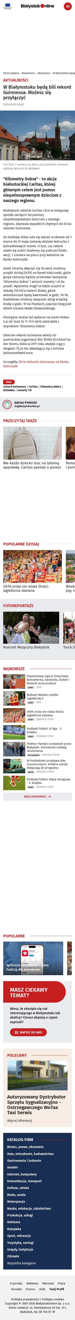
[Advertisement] (38, 505)
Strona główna (11, 73)
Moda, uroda (16, 1195)
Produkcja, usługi (20, 1215)
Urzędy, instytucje (20, 1249)
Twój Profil (56, 1289)
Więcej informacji (19, 1121)
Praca (61, 1283)
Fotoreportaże (18, 605)
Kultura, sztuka (18, 1188)
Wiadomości (28, 73)
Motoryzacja (16, 1201)
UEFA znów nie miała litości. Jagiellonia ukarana (26, 588)
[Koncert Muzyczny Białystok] (31, 628)
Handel (12, 1167)
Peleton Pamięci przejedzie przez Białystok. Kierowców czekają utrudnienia (49, 747)
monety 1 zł (24, 390)
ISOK (42, 1289)
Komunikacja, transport (24, 1181)
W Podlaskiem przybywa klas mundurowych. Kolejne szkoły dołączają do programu (47, 764)
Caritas (33, 386)
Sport (30, 688)
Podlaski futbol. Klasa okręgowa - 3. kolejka (48, 781)
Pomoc (30, 1289)
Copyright (11, 1303)
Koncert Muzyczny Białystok (26, 647)
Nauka (31, 772)
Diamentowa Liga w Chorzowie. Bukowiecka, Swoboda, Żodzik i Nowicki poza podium (48, 679)
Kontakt (16, 1289)
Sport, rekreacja (19, 1236)
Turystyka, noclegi (20, 1243)
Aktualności (44, 73)
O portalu (16, 1283)
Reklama (13, 1222)
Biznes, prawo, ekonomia (25, 1147)
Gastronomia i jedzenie (24, 1161)
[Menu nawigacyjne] (68, 6)
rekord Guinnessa (14, 386)
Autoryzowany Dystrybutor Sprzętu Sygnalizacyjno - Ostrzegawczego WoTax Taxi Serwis (36, 1104)
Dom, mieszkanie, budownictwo (30, 1154)
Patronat (48, 1283)
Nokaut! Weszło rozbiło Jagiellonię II (42, 696)
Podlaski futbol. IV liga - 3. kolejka (44, 730)
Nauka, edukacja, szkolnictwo (29, 1208)
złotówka (9, 390)
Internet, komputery (22, 1174)
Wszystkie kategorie (21, 1263)
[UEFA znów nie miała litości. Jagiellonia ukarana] (32, 566)
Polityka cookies (53, 1299)
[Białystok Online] (37, 6)
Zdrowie (13, 1256)
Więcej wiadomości (35, 796)
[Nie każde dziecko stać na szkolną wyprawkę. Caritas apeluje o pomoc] (32, 443)
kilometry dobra (50, 386)
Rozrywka (14, 1229)
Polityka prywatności (25, 1299)
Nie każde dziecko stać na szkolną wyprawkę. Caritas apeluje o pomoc (32, 465)
